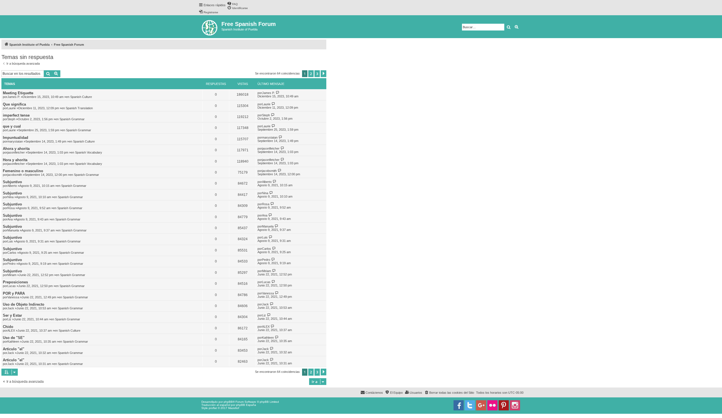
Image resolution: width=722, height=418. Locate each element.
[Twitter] (470, 405)
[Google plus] (481, 405)
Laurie (11, 108)
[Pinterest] (504, 405)
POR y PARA (14, 293)
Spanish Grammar (72, 119)
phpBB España (246, 404)
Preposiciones (15, 282)
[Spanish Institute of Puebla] (210, 27)
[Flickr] (492, 405)
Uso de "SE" (14, 338)
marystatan (15, 141)
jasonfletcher (16, 152)
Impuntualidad (15, 137)
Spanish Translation (79, 108)
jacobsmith (14, 174)
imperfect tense (16, 115)
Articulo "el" (13, 349)
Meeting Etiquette (18, 93)
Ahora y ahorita (16, 148)
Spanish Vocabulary (88, 152)
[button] (323, 73)
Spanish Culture (81, 97)
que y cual (12, 126)
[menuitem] (232, 3)
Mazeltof (233, 408)
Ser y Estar (12, 315)
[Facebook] (459, 405)
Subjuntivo (12, 182)
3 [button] (317, 73)
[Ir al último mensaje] (278, 93)
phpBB (228, 401)
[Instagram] (515, 405)
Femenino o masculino (23, 171)
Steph (11, 119)
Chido (8, 327)
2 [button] (311, 73)
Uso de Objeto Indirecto (23, 304)
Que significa (14, 104)
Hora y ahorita (15, 160)
